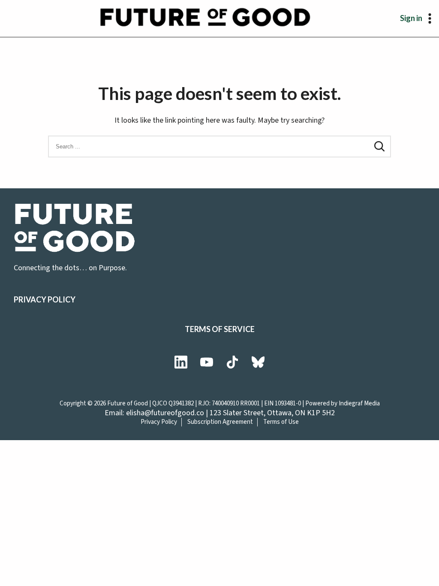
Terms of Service (220, 329)
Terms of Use (281, 421)
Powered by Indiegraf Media (342, 403)
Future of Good (127, 403)
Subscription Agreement (220, 421)
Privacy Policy (44, 299)
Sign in (411, 18)
